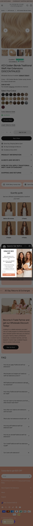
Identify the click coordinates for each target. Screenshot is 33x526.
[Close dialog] (31, 250)
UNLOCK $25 (8, 274)
